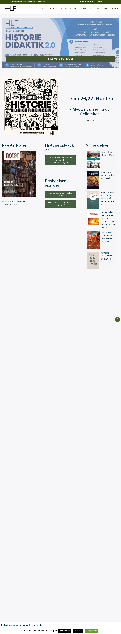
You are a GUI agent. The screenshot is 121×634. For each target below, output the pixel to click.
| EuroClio (98, 2)
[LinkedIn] (88, 2)
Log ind (105, 9)
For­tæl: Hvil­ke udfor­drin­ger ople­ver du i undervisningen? (60, 160)
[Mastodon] (85, 2)
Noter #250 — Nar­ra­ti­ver (13, 202)
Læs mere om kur (58, 59)
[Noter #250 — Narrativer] (19, 174)
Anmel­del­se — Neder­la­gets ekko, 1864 (107, 256)
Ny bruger (115, 9)
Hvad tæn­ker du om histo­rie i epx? (60, 194)
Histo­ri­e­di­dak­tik (81, 8)
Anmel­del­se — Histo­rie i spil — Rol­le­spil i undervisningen (107, 198)
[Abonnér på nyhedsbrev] (92, 2)
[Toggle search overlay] (98, 8)
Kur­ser (51, 8)
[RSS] (80, 2)
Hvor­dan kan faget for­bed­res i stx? (60, 203)
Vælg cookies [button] (65, 631)
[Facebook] (90, 2)
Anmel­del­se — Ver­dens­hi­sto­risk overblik (107, 175)
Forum (68, 8)
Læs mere (89, 121)
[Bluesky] (83, 2)
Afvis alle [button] (78, 631)
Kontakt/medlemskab (40, 2)
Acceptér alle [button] (91, 631)
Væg (59, 8)
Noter (42, 8)
